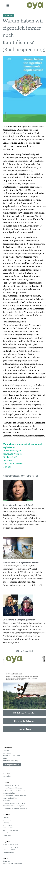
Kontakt (6, 750)
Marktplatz (7, 776)
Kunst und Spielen (10, 798)
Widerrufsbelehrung (10, 761)
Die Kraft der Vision (10, 830)
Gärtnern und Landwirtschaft (14, 791)
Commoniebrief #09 (10, 845)
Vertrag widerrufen (11, 765)
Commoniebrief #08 (10, 847)
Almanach (7, 818)
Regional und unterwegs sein (14, 803)
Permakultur (8, 828)
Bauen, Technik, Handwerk (13, 788)
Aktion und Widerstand (12, 785)
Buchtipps (6, 833)
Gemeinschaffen (9, 793)
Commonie (7, 820)
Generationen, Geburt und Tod (14, 796)
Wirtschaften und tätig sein (13, 806)
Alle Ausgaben (8, 852)
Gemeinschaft (8, 825)
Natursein (6, 801)
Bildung (6, 823)
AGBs (5, 758)
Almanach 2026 (9, 850)
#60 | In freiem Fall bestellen (24, 713)
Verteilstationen (24, 729)
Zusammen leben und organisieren (16, 808)
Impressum (7, 753)
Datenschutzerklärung (11, 756)
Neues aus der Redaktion (24, 721)
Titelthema (7, 835)
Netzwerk (6, 861)
